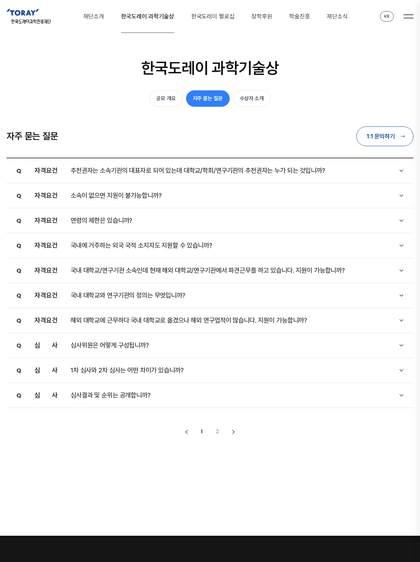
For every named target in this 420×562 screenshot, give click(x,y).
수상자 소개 (252, 98)
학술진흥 (299, 16)
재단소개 (93, 16)
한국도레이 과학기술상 (148, 16)
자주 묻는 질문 (208, 98)
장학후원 (261, 16)
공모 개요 (166, 98)
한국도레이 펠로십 (213, 16)
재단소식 (337, 16)
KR (386, 16)
